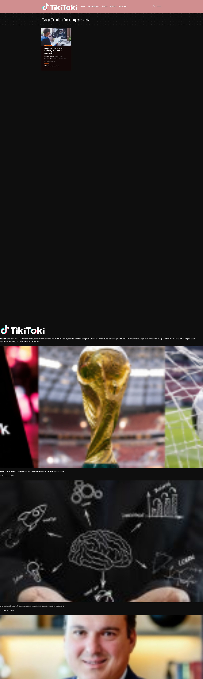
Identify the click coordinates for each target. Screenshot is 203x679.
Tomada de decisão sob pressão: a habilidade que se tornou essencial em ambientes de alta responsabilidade (32, 606)
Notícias (48, 45)
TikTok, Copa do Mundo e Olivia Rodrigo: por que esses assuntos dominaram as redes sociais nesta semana (32, 471)
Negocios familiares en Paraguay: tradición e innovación (53, 50)
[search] (154, 6)
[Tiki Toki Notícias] (59, 6)
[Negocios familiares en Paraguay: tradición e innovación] (56, 37)
